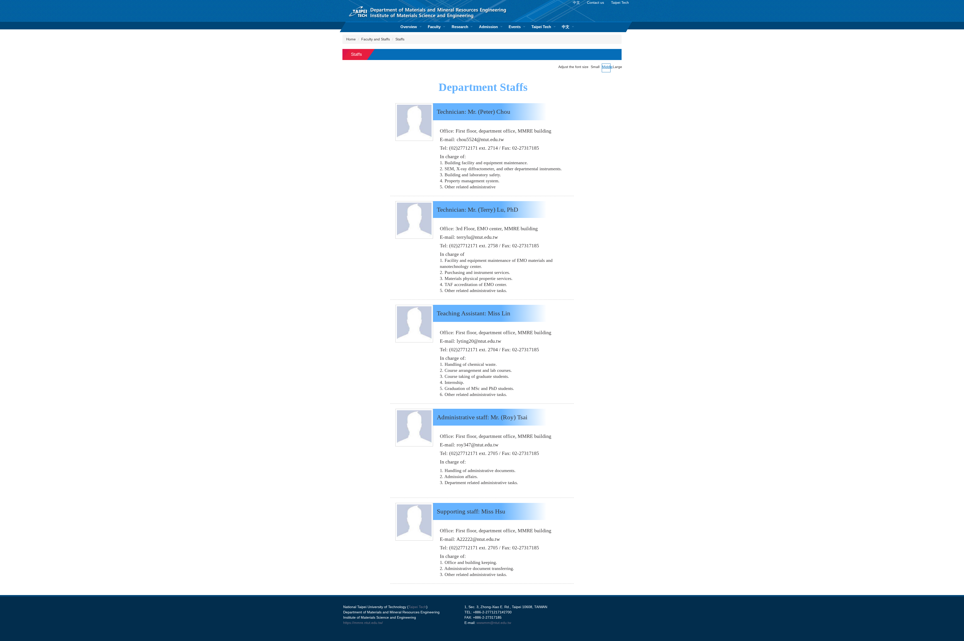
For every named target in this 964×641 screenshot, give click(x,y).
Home (351, 39)
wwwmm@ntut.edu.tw (493, 623)
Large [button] (617, 67)
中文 (565, 27)
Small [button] (595, 67)
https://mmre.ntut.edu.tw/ (363, 623)
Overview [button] (408, 27)
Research (460, 27)
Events (515, 27)
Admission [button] (488, 27)
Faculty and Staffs (375, 39)
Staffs (399, 39)
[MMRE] (428, 13)
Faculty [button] (434, 27)
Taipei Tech (541, 27)
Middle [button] (606, 67)
